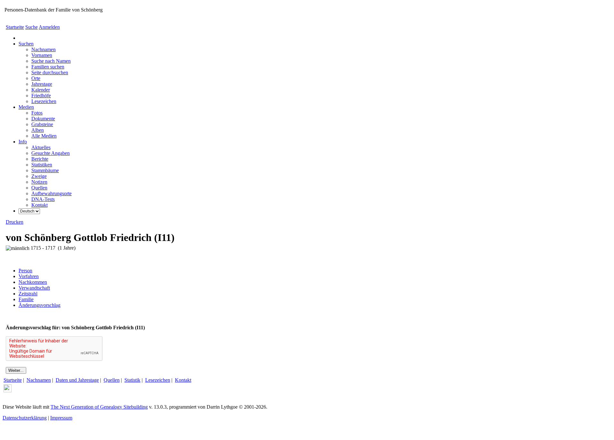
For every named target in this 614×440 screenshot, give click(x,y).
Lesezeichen (157, 380)
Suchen (26, 43)
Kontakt (183, 380)
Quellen (112, 380)
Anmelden (49, 27)
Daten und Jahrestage (77, 380)
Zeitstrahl (28, 293)
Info (23, 141)
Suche (31, 27)
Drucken (14, 222)
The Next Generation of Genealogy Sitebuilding (99, 407)
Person (25, 270)
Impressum (61, 417)
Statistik (132, 380)
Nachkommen (33, 282)
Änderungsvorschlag (39, 305)
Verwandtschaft (34, 288)
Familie (26, 299)
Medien (26, 107)
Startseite (15, 27)
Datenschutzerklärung (25, 417)
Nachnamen (39, 380)
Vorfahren (29, 276)
